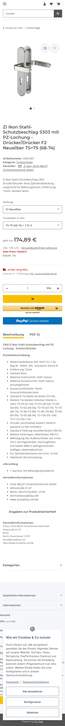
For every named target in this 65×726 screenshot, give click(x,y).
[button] (44, 4)
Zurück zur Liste (13, 27)
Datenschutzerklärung (36, 681)
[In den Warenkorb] (6, 39)
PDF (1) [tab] (35, 334)
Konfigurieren (32, 701)
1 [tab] (31, 108)
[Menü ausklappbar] (4, 2)
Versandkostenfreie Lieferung (39, 248)
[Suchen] (58, 13)
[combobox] (32, 209)
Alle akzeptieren (32, 691)
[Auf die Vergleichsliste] (45, 48)
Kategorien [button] (11, 565)
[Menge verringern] (7, 288)
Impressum (12, 681)
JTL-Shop (38, 721)
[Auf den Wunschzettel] (54, 48)
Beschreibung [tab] (13, 334)
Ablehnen (32, 712)
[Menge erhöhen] (58, 288)
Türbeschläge (24, 162)
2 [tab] (34, 108)
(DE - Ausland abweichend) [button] (43, 273)
